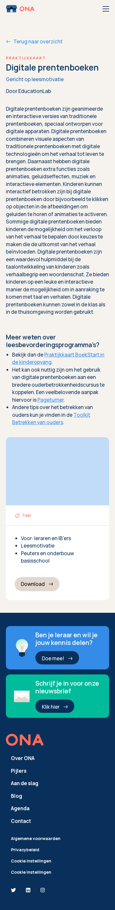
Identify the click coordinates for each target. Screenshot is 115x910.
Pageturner (50, 399)
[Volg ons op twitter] (13, 890)
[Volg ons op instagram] (42, 890)
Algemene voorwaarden (35, 838)
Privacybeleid (25, 849)
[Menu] (106, 9)
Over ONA (22, 758)
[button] (37, 584)
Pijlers (19, 770)
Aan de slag (24, 783)
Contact (21, 821)
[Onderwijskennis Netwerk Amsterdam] (20, 8)
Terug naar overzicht (38, 41)
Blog (16, 796)
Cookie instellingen (31, 861)
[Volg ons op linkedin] (28, 890)
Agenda (20, 808)
